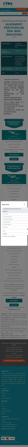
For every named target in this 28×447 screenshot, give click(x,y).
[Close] (24, 204)
